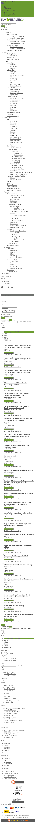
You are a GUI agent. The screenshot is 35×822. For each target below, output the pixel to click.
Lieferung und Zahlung (11, 773)
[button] (12, 354)
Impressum (7, 762)
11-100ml (10, 676)
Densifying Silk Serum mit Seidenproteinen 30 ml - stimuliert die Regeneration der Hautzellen (19, 482)
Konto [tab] (6, 30)
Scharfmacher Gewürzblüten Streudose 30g (18, 565)
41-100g (9, 689)
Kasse (5, 12)
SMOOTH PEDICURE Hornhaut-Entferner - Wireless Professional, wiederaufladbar (17, 435)
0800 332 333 (13, 735)
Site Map (6, 765)
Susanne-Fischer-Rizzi (13, 720)
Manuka (9, 715)
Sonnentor (10, 717)
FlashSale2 (10, 660)
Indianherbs (10, 713)
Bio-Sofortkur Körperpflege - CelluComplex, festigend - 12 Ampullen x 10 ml (18, 514)
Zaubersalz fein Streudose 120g (14, 606)
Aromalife (10, 710)
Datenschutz (8, 764)
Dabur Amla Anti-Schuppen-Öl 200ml (16, 556)
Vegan (8, 702)
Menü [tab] (2, 30)
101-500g (9, 687)
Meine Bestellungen (10, 777)
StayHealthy (10, 719)
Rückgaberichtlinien (10, 775)
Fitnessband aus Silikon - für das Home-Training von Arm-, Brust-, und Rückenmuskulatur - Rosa (17, 408)
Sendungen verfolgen (10, 779)
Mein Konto (7, 9)
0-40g (8, 685)
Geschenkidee (11, 700)
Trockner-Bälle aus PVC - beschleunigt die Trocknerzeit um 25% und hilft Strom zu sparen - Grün (17, 372)
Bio (8, 697)
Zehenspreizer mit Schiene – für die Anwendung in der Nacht (15, 384)
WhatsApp (10, 737)
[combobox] (8, 24)
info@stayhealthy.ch (10, 734)
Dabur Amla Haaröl (10, 456)
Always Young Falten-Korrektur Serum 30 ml (18, 493)
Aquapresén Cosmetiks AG (14, 708)
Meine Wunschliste (9, 10)
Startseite (7, 281)
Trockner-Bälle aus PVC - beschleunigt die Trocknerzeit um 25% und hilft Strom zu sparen (17, 347)
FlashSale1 (10, 659)
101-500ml (10, 674)
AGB (5, 760)
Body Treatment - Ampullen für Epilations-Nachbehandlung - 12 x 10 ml (17, 524)
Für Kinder (10, 698)
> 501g (8, 691)
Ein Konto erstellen (10, 14)
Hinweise (26, 820)
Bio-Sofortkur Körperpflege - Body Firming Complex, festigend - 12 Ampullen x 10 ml (17, 503)
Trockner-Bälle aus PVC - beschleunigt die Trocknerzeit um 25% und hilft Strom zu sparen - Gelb (17, 359)
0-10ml (9, 672)
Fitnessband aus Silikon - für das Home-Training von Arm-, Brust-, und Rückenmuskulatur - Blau (17, 395)
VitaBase (9, 722)
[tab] (17, 658)
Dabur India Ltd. (12, 712)
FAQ (5, 7)
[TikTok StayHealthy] (4, 752)
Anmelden (7, 16)
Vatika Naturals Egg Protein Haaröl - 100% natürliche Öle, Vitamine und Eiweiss (17, 596)
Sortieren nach (5, 322)
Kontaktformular (9, 771)
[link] (3, 318)
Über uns (7, 758)
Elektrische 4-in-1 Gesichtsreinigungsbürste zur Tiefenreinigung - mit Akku (18, 419)
